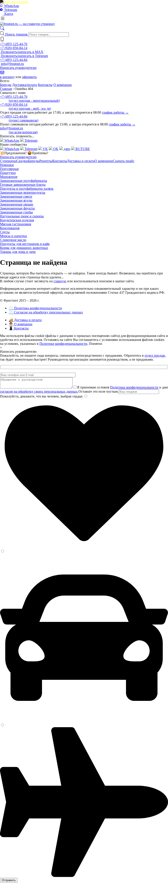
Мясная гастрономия (15, 224)
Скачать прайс (123, 161)
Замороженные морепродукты (22, 192)
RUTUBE (82, 149)
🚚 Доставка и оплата (25, 320)
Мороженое (9, 177)
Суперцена (8, 161)
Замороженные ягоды (16, 200)
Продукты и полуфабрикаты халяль (26, 188)
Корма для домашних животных (24, 248)
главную (60, 281)
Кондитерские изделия (17, 220)
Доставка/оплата (24, 85)
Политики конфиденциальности (134, 387)
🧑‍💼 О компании (20, 324)
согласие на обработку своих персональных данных (39, 391)
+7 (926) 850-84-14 (13, 48)
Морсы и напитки (13, 236)
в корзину (7, 77)
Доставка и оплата (80, 161)
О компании (62, 85)
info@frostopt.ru (12, 64)
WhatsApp (11, 6)
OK (55, 149)
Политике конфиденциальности (63, 343)
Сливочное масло (13, 240)
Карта (8, 14)
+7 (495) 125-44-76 (13, 44)
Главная (6, 89)
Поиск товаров (16, 34)
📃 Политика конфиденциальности (35, 308)
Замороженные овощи (16, 204)
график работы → (115, 112)
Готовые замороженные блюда (23, 184)
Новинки (7, 165)
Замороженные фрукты (17, 208)
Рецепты (45, 161)
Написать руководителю (18, 68)
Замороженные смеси (16, 196)
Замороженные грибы (16, 212)
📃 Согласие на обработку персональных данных (46, 312)
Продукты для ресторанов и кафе (25, 244)
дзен (66, 149)
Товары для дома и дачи (18, 252)
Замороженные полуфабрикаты (23, 181)
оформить (29, 77)
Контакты (45, 85)
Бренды (5, 85)
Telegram (10, 10)
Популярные (9, 169)
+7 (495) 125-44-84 (13, 60)
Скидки (22, 161)
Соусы (5, 232)
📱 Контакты (19, 328)
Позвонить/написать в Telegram (24, 56)
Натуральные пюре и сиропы (22, 216)
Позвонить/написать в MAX (21, 52)
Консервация (9, 228)
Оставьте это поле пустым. (99, 391)
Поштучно (8, 173)
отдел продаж (155, 355)
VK (45, 149)
